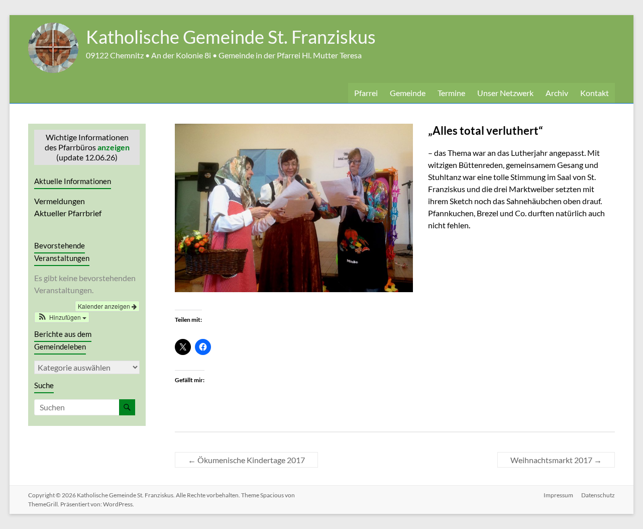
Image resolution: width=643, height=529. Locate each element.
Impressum (558, 495)
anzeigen (113, 147)
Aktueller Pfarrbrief (67, 213)
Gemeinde (407, 93)
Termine (451, 93)
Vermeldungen (59, 201)
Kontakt (594, 93)
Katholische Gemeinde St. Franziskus (231, 37)
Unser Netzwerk (505, 93)
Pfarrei (366, 93)
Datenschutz (598, 495)
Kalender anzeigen (105, 306)
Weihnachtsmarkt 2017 (556, 460)
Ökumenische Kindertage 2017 (246, 460)
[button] (62, 317)
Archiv (557, 93)
